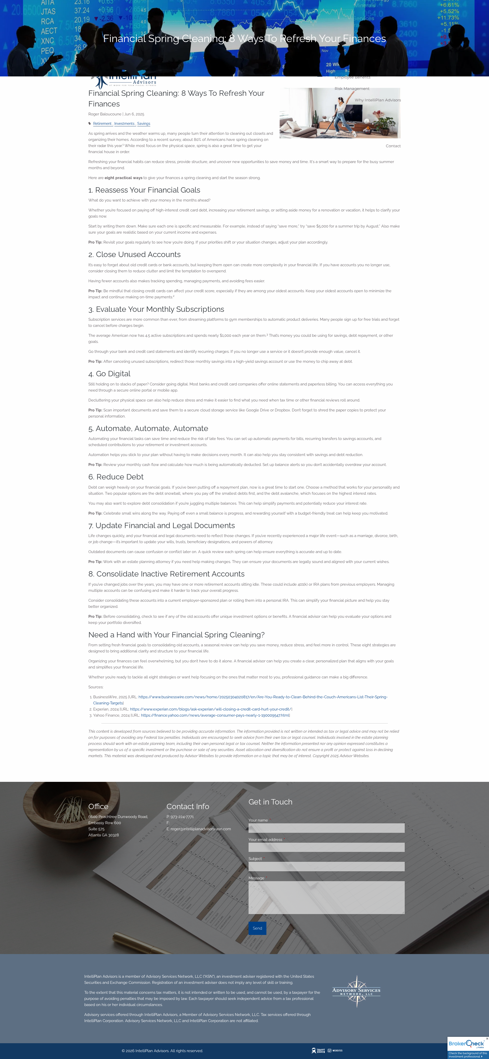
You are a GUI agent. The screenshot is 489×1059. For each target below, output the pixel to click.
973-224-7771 (182, 816)
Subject (274, 858)
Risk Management (352, 88)
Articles (342, 122)
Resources (344, 111)
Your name (277, 820)
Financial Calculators (376, 122)
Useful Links (346, 134)
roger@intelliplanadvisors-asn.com (201, 829)
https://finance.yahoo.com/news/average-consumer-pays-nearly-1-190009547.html (215, 715)
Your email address (284, 839)
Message (275, 878)
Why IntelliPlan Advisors (378, 100)
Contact (393, 145)
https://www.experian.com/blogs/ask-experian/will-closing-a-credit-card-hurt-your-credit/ (210, 709)
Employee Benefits (352, 77)
